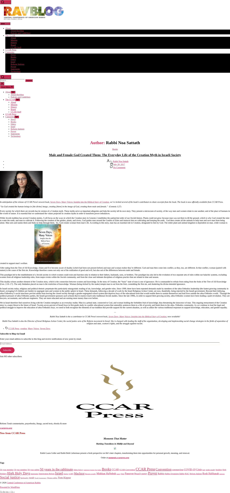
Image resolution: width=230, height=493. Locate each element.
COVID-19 (190, 469)
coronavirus (177, 469)
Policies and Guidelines (20, 33)
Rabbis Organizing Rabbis (174, 474)
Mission (14, 40)
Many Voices (33, 328)
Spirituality (24, 478)
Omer (122, 474)
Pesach (137, 473)
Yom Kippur (64, 477)
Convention (164, 469)
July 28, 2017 (119, 164)
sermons (222, 474)
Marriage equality (90, 474)
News (13, 55)
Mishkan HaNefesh (106, 473)
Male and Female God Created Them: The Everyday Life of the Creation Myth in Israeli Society (115, 155)
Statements (15, 69)
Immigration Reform (47, 474)
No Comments (119, 167)
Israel (13, 62)
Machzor (79, 473)
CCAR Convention (127, 470)
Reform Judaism (17, 64)
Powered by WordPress (10, 487)
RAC (187, 473)
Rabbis (161, 473)
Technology (16, 71)
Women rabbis (52, 478)
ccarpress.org (6, 428)
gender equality (210, 470)
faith (203, 470)
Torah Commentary (41, 478)
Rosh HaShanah (210, 473)
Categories (9, 52)
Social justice (10, 477)
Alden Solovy (78, 470)
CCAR (115, 469)
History (14, 43)
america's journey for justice (92, 470)
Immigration (34, 474)
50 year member (7, 470)
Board (13, 45)
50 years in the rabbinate (56, 469)
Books (13, 57)
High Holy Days (18, 473)
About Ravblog (17, 31)
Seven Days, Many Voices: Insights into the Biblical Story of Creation (79, 202)
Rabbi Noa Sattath (120, 161)
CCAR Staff (16, 47)
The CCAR (10, 35)
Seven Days (45, 328)
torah (31, 477)
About (8, 28)
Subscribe (7, 350)
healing (219, 470)
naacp (118, 474)
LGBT (71, 474)
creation (23, 328)
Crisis (199, 469)
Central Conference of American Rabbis (24, 483)
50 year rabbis (33, 470)
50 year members (20, 470)
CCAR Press (10, 50)
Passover (129, 473)
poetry (144, 473)
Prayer (13, 67)
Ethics (13, 59)
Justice (65, 474)
